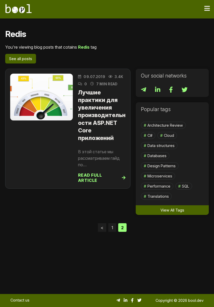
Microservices (159, 176)
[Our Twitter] (185, 90)
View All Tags (172, 210)
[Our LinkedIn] (158, 90)
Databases (157, 156)
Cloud (169, 135)
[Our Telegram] (144, 90)
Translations (158, 196)
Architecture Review (165, 125)
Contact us (19, 300)
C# (149, 135)
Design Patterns (161, 166)
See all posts (20, 58)
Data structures (161, 145)
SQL (185, 186)
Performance (158, 186)
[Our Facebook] (171, 90)
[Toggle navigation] (207, 8)
